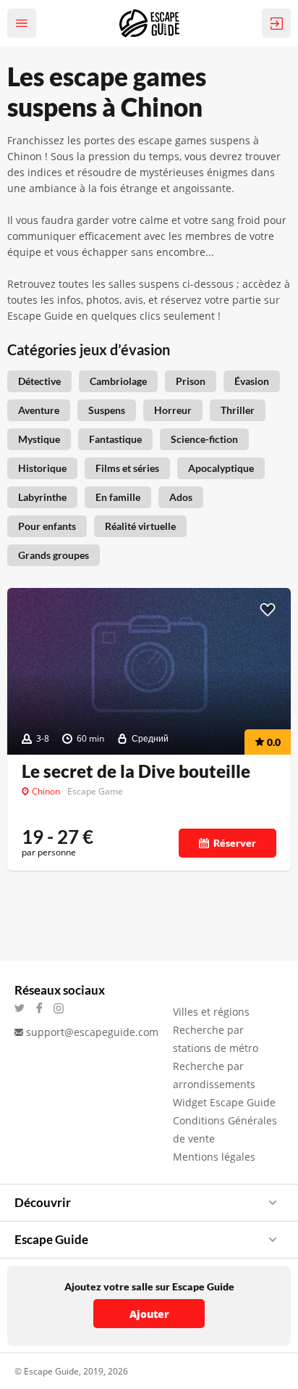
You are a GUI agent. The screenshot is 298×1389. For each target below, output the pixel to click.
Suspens (106, 410)
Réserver (234, 843)
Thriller (238, 410)
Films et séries (127, 468)
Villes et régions (211, 1012)
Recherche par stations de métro (215, 1039)
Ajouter (149, 1314)
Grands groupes (53, 555)
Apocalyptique (221, 468)
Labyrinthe (42, 497)
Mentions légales (214, 1157)
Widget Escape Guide (224, 1102)
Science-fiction (204, 439)
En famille (117, 497)
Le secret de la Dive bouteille (136, 771)
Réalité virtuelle (140, 526)
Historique (42, 468)
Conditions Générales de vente (225, 1129)
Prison (190, 381)
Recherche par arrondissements (214, 1075)
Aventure (38, 410)
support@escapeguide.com (92, 1032)
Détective (39, 381)
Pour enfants (47, 526)
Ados (180, 497)
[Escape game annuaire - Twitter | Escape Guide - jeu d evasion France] (24, 1008)
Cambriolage (118, 381)
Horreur (173, 410)
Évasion (251, 381)
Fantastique (115, 439)
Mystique (39, 439)
